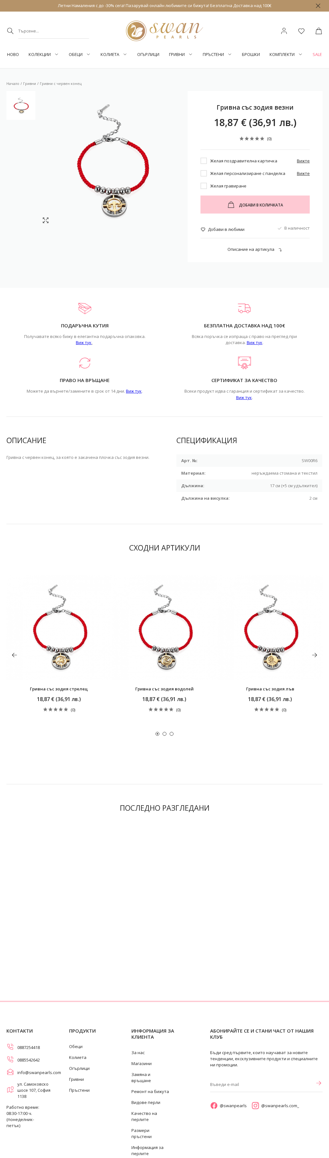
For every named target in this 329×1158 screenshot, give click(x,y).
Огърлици (148, 54)
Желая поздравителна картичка (243, 161)
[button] (157, 734)
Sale (317, 54)
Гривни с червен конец (61, 83)
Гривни (177, 54)
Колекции (40, 54)
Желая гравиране (228, 186)
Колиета (110, 54)
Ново (13, 54)
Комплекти (282, 54)
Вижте (303, 161)
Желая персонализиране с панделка (247, 173)
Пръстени (213, 54)
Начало (12, 83)
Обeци (76, 54)
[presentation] (14, 655)
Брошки (251, 54)
